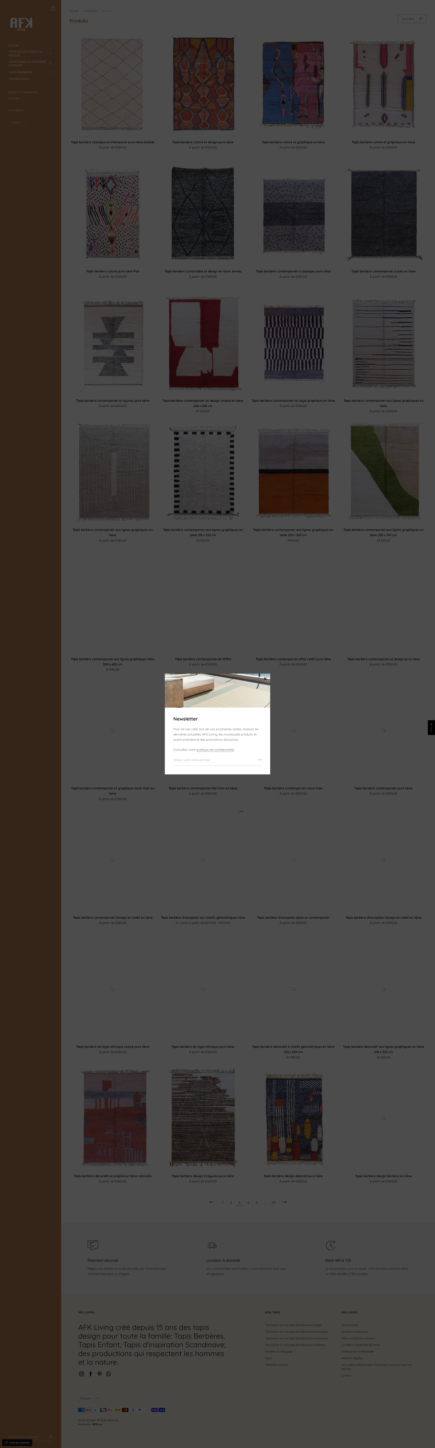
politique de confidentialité (215, 750)
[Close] (265, 679)
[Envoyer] (260, 761)
